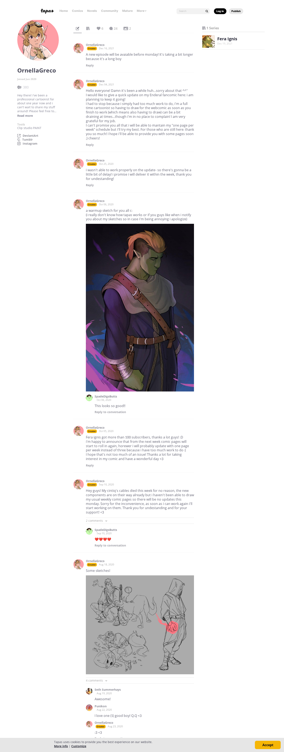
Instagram (30, 143)
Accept (267, 745)
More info (61, 746)
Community (109, 10)
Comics (77, 10)
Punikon (101, 706)
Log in (220, 11)
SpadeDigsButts (106, 396)
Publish (236, 11)
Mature (127, 10)
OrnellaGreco (95, 45)
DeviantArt (30, 135)
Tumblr (27, 139)
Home (63, 10)
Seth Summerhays (108, 690)
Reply (90, 65)
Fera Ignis (227, 39)
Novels (92, 10)
